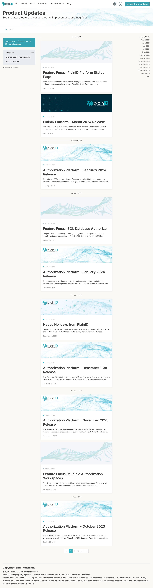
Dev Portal (42, 3)
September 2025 (144, 70)
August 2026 (145, 40)
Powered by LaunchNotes (10, 67)
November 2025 (144, 64)
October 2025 (145, 67)
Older (148, 76)
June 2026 (146, 43)
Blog (69, 3)
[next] (86, 551)
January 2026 (145, 58)
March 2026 (145, 52)
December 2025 (144, 61)
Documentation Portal (25, 3)
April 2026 (146, 49)
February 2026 (145, 55)
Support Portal (57, 3)
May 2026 (146, 46)
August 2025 (145, 73)
